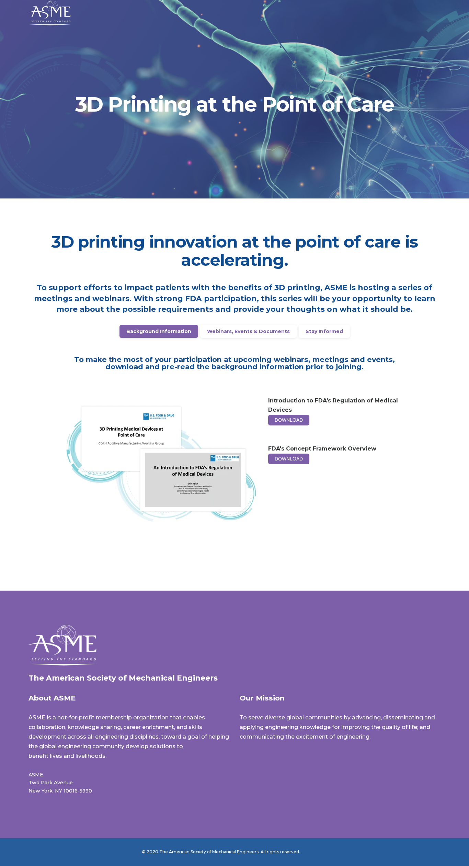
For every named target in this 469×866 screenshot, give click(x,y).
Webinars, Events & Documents (248, 331)
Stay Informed (324, 331)
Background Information (158, 331)
